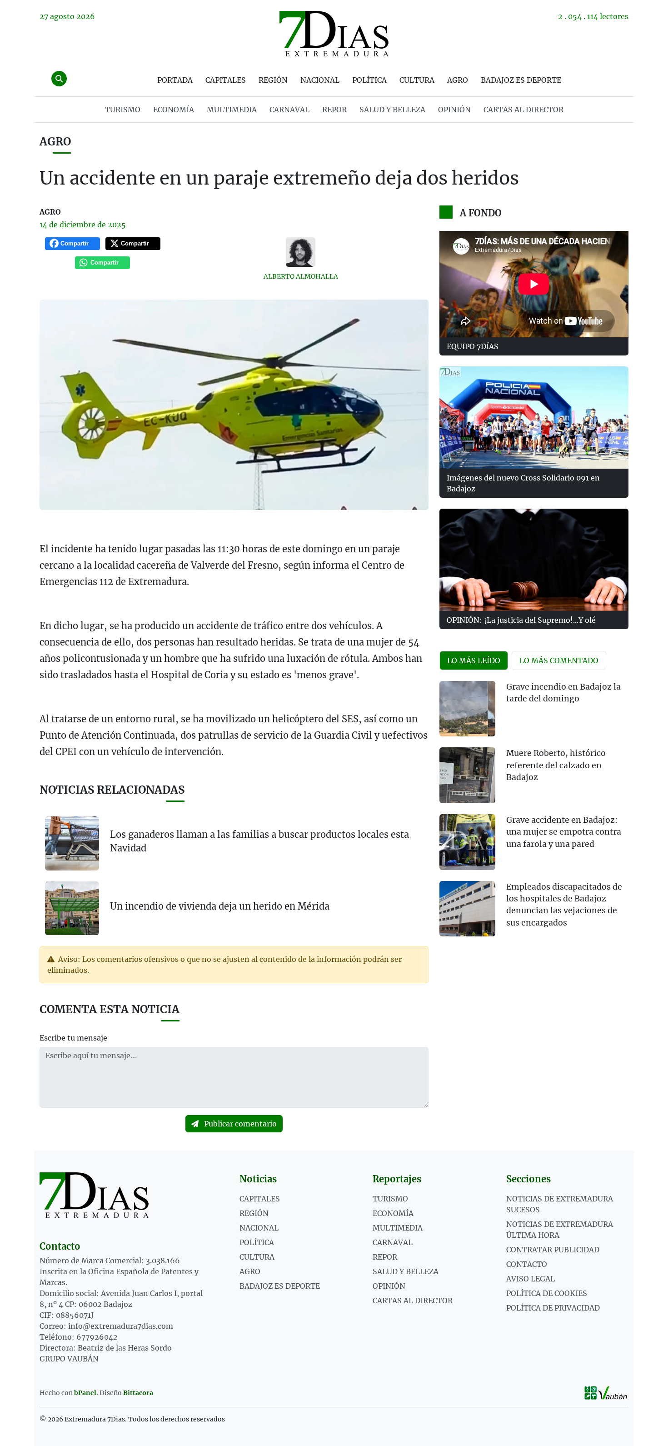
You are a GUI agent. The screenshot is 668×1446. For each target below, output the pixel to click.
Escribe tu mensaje (73, 1037)
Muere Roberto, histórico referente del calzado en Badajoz (556, 765)
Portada (175, 80)
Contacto (526, 1264)
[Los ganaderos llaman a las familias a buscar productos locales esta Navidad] (72, 843)
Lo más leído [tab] (473, 660)
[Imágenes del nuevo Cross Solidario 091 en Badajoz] (533, 417)
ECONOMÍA (173, 109)
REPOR (334, 109)
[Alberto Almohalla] (301, 252)
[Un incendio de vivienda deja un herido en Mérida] (72, 907)
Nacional (319, 80)
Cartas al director (523, 109)
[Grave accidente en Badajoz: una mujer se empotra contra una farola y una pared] (467, 842)
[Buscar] (59, 78)
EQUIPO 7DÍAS (473, 346)
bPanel (85, 1393)
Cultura (416, 80)
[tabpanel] (533, 814)
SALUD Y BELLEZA (392, 109)
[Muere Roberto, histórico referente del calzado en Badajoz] (467, 775)
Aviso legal (530, 1278)
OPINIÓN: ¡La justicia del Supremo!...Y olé (521, 620)
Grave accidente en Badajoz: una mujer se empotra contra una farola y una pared (563, 832)
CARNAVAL (289, 109)
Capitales (225, 80)
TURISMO (122, 109)
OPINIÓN (454, 109)
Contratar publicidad (552, 1249)
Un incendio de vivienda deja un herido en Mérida (219, 906)
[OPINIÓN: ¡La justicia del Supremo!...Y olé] (533, 560)
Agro (457, 80)
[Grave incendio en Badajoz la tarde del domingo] (467, 709)
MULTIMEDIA (232, 109)
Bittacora (138, 1393)
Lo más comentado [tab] (558, 660)
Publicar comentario (239, 1123)
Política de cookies (546, 1293)
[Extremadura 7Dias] (334, 33)
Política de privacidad (553, 1307)
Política (369, 80)
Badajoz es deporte (521, 80)
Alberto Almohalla (301, 276)
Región (273, 80)
